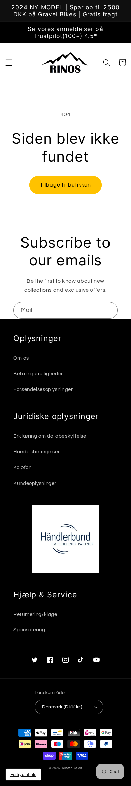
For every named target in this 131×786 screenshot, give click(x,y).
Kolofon (22, 467)
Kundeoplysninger (34, 483)
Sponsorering (29, 629)
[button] (8, 62)
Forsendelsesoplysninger (43, 389)
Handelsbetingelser (36, 451)
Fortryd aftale (23, 774)
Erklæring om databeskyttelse (49, 436)
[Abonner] (109, 310)
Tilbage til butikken (65, 185)
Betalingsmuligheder (38, 373)
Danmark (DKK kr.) (62, 707)
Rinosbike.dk (72, 768)
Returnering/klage (35, 614)
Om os (21, 358)
